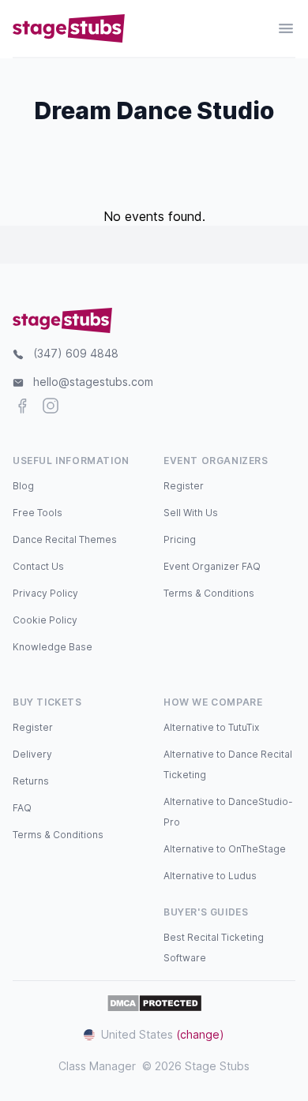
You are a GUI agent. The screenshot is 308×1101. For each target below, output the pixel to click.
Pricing (179, 539)
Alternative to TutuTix (211, 727)
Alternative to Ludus (210, 876)
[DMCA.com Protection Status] (154, 1003)
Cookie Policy (45, 620)
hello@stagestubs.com (93, 381)
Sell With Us (190, 513)
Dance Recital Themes (65, 539)
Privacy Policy (45, 593)
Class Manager (97, 1066)
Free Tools (37, 513)
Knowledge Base (52, 647)
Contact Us (38, 566)
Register (183, 486)
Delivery (32, 754)
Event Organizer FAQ (212, 566)
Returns (31, 781)
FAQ (22, 808)
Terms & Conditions (208, 593)
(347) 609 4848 (75, 353)
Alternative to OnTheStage (224, 849)
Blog (23, 486)
